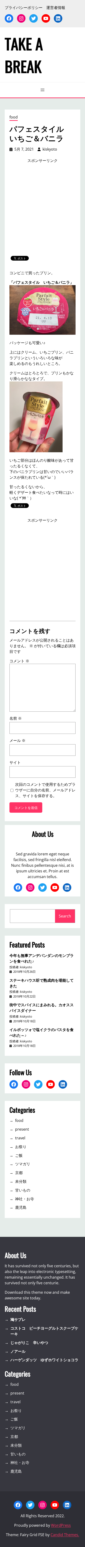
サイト (15, 762)
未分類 (20, 1181)
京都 (19, 1172)
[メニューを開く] (42, 90)
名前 (15, 718)
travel (20, 1138)
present (22, 1129)
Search (65, 916)
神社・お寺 (24, 1198)
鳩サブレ (18, 1319)
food (13, 117)
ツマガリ (22, 1164)
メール (17, 740)
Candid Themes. (65, 1534)
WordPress (61, 1525)
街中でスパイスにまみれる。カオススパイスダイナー (41, 1007)
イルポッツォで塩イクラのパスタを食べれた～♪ (41, 1032)
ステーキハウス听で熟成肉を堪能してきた (41, 983)
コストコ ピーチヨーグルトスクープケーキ (44, 1331)
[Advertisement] (42, 209)
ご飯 (19, 1155)
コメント (19, 661)
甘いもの (22, 1190)
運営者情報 (55, 7)
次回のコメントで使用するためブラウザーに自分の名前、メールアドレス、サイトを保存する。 (45, 790)
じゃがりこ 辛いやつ (29, 1342)
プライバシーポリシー (23, 7)
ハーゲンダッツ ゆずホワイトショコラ (44, 1359)
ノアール (18, 1351)
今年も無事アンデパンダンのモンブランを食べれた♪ (41, 958)
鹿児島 (20, 1207)
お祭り (20, 1146)
